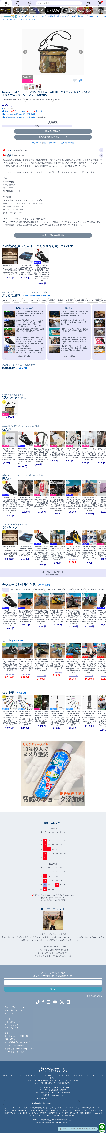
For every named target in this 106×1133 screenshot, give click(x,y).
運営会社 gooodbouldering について (20, 1049)
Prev (25, 52)
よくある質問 (94, 300)
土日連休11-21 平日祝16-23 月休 (34, 296)
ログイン (88, 5)
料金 (44, 300)
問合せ (102, 1131)
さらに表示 (68, 356)
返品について (37, 143)
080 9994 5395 (41, 1098)
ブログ (30, 5)
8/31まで (26, 16)
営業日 (52, 300)
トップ (3, 19)
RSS (6, 1039)
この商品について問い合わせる (53, 137)
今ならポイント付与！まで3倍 (23, 111)
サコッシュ (35, 19)
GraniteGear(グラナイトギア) (13, 99)
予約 (61, 300)
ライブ (7, 300)
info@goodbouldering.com (41, 1103)
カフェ (35, 300)
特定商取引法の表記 (67, 143)
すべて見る (20, 368)
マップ (17, 300)
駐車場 (81, 300)
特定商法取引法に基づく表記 (17, 1042)
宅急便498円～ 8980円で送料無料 (60, 16)
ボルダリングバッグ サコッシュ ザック (18, 19)
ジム (18, 5)
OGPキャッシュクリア (14, 1052)
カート (100, 3)
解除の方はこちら (94, 996)
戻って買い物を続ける (54, 235)
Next (81, 52)
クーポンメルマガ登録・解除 (17, 1036)
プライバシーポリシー (14, 1046)
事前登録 (71, 300)
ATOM (12, 1039)
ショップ (6, 5)
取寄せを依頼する (53, 131)
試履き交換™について (50, 143)
